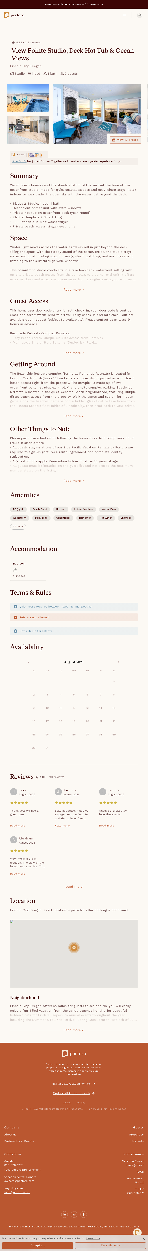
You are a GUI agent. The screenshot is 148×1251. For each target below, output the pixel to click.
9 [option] (34, 708)
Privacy (81, 1102)
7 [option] (100, 694)
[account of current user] (140, 15)
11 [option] (61, 708)
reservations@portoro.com (22, 1169)
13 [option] (87, 708)
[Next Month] (118, 662)
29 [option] (114, 734)
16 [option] (33, 721)
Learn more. (96, 4)
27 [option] (87, 734)
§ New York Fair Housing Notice (107, 1109)
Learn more (93, 1238)
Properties (136, 1134)
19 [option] (74, 721)
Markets (138, 1141)
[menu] (124, 15)
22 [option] (114, 721)
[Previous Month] (29, 662)
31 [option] (47, 747)
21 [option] (100, 721)
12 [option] (74, 708)
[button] (18, 527)
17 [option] (47, 721)
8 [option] (114, 694)
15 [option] (114, 708)
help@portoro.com (17, 1192)
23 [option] (34, 734)
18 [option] (60, 721)
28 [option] (100, 734)
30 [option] (34, 747)
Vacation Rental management (133, 1163)
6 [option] (87, 694)
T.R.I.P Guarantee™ (135, 1190)
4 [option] (61, 694)
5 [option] (74, 694)
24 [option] (47, 734)
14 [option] (100, 708)
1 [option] (114, 681)
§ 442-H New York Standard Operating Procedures (52, 1109)
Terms (67, 1102)
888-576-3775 (13, 1165)
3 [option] (47, 694)
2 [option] (34, 694)
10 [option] (47, 708)
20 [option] (87, 721)
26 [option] (74, 734)
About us (10, 1134)
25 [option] (60, 734)
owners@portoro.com (19, 1181)
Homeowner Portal (135, 1180)
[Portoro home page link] (14, 15)
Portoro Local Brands (19, 1141)
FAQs (140, 1171)
